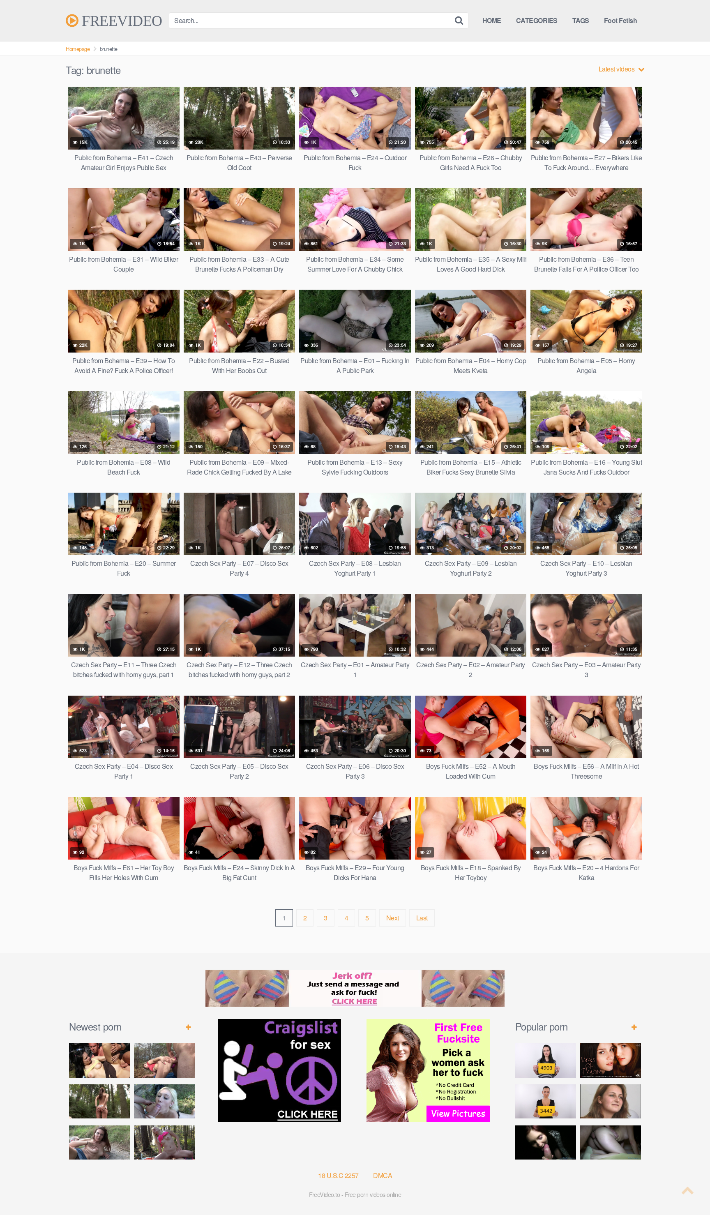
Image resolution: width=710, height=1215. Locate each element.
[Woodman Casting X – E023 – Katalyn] (610, 1101)
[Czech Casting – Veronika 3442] (545, 1101)
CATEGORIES (537, 20)
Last (422, 917)
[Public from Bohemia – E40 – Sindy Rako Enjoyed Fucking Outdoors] (164, 1142)
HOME (491, 20)
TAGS (580, 20)
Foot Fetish (620, 20)
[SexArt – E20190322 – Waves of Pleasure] (610, 1060)
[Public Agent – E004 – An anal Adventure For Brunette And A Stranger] (545, 1142)
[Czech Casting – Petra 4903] (545, 1060)
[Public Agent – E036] (610, 1142)
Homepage (78, 49)
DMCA (382, 1175)
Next (392, 917)
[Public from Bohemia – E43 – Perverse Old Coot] (99, 1101)
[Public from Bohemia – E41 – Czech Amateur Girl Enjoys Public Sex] (99, 1142)
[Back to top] (687, 1189)
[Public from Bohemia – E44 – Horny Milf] (164, 1060)
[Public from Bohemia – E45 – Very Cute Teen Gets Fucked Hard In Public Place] (99, 1060)
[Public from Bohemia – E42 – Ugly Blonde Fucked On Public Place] (164, 1101)
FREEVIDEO (120, 20)
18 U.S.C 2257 (338, 1175)
